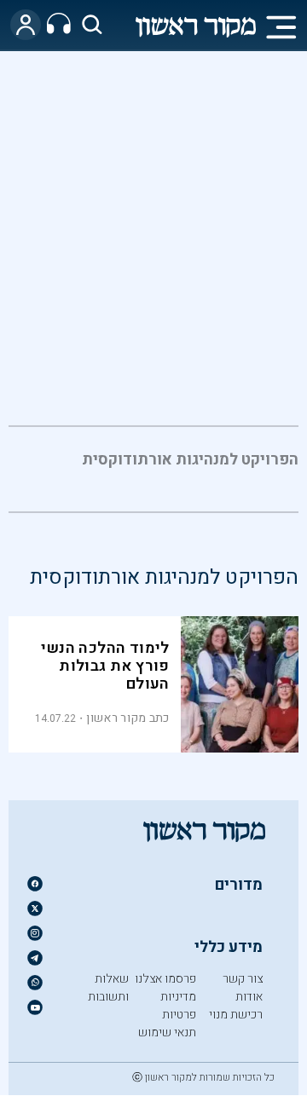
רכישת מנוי (236, 1015)
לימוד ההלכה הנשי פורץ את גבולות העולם (105, 666)
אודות (249, 997)
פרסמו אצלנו (165, 979)
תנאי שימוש (167, 1032)
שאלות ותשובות (108, 988)
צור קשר (243, 979)
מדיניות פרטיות (178, 1006)
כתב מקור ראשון (127, 718)
